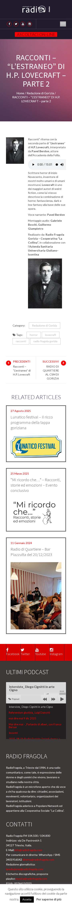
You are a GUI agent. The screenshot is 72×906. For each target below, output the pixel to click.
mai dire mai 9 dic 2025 (22, 718)
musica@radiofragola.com (31, 878)
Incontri (13, 732)
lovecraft (50, 334)
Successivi (51, 361)
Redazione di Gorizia (44, 325)
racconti (21, 341)
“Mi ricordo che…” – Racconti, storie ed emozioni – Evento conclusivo (36, 485)
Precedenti (21, 361)
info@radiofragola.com (28, 850)
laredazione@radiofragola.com (24, 869)
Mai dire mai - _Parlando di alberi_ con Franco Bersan (35, 726)
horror (34, 334)
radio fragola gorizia (45, 341)
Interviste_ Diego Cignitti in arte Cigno (31, 706)
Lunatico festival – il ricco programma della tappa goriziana (32, 422)
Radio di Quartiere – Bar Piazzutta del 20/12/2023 (31, 551)
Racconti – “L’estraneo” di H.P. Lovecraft (22, 370)
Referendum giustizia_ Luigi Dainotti (29, 712)
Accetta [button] (26, 899)
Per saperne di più (48, 899)
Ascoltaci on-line (36, 34)
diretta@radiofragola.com (38, 859)
